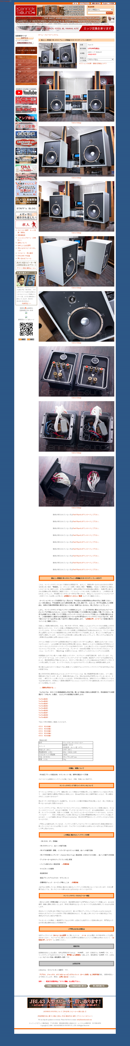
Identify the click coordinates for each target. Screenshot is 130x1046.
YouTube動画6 (43, 710)
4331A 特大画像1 (45, 726)
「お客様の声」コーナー (92, 619)
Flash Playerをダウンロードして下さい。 (86, 514)
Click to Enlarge (76, 123)
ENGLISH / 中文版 (24, 256)
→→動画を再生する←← (47, 687)
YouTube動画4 (43, 706)
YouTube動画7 (43, 713)
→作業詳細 (65, 864)
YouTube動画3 (43, 703)
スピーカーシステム (51, 35)
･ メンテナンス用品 (23, 68)
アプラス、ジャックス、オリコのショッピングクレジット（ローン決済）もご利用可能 (69, 974)
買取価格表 (21, 235)
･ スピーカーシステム (24, 61)
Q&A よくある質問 (24, 245)
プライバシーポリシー (84, 1016)
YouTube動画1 (43, 699)
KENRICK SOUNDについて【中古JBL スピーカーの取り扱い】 (65, 1011)
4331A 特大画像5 (45, 736)
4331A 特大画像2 (45, 729)
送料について (22, 243)
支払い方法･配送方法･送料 (66, 1016)
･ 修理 (19, 65)
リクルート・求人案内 (25, 253)
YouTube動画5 (43, 708)
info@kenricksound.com (84, 1020)
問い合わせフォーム (24, 258)
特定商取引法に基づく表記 (47, 1016)
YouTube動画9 (43, 717)
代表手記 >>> (26, 303)
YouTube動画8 (43, 715)
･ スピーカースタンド (24, 81)
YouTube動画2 (43, 701)
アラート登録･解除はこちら (26, 268)
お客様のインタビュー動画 (73, 596)
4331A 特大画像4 (45, 733)
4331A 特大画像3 (45, 731)
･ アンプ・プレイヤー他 (25, 77)
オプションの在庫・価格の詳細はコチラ (93, 63)
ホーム (40, 35)
